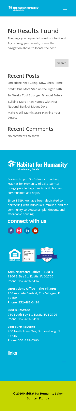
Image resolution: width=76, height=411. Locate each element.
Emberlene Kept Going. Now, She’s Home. (35, 83)
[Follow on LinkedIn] (27, 230)
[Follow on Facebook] (11, 230)
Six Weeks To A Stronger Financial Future (35, 95)
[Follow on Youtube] (35, 230)
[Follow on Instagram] (19, 230)
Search (61, 63)
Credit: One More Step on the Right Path (35, 89)
